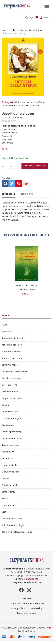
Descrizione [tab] (8, 194)
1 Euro (4, 324)
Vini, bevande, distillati (12, 518)
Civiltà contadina (10, 391)
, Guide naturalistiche (28, 105)
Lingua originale (9, 465)
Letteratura (7, 458)
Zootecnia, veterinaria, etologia (17, 532)
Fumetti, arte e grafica (13, 418)
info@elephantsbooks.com (27, 582)
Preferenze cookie (26, 613)
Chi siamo (26, 598)
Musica (5, 478)
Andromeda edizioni (11, 351)
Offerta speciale (10, 485)
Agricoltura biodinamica (13, 338)
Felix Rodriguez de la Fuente (18, 125)
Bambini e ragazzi (10, 364)
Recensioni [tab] (27, 194)
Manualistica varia (11, 471)
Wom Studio (28, 631)
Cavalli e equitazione (12, 378)
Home (5, 30)
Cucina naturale (10, 411)
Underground (8, 505)
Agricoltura (7, 331)
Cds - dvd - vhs (9, 384)
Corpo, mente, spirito (12, 398)
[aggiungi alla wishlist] (26, 184)
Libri (14, 30)
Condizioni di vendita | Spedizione (26, 603)
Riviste (5, 498)
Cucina (5, 405)
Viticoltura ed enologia (13, 525)
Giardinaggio (8, 425)
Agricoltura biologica (12, 344)
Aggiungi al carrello (35, 166)
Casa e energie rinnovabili (14, 371)
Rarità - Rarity (8, 491)
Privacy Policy (18, 608)
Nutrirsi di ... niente (26, 285)
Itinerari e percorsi (10, 445)
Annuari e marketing (12, 358)
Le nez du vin (8, 451)
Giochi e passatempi (12, 431)
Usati (4, 511)
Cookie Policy (35, 608)
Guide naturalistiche (31, 30)
